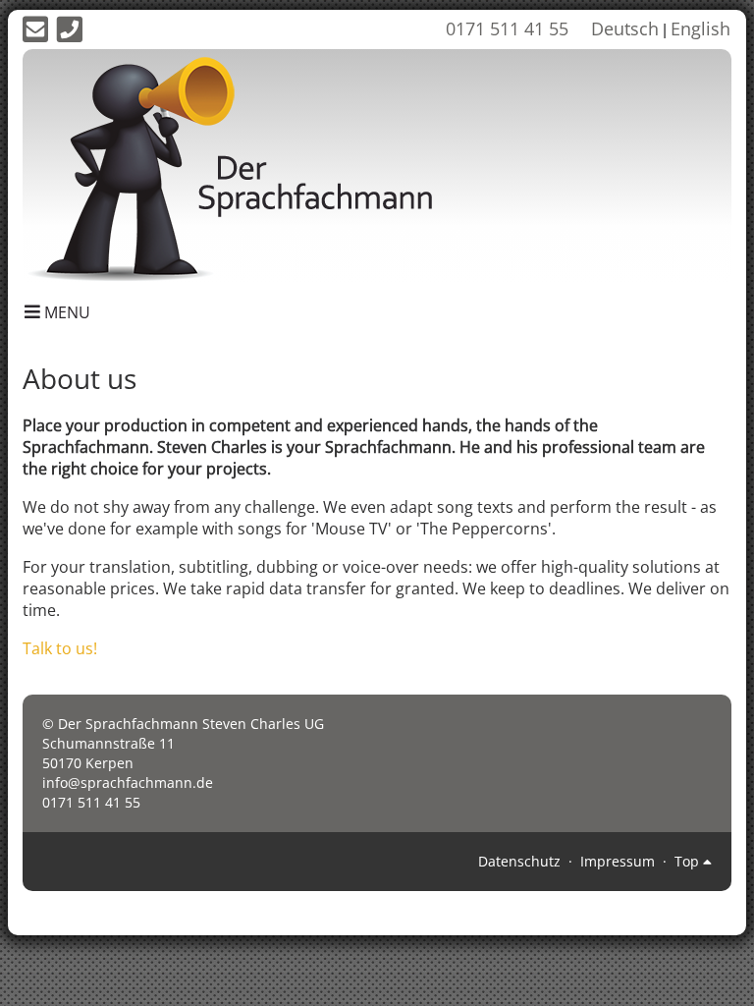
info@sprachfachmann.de (127, 782)
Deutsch (625, 28)
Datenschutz (519, 861)
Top (688, 861)
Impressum (617, 861)
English (700, 28)
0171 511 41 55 (507, 28)
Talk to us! (60, 648)
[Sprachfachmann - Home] (248, 165)
